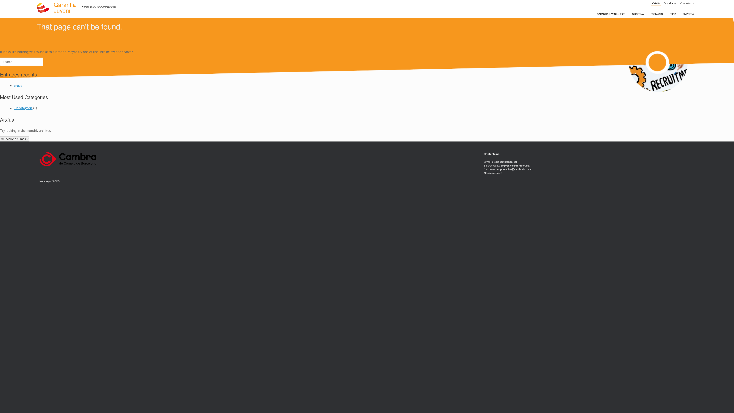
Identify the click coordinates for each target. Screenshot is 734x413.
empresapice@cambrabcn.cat (514, 169)
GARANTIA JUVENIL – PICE (611, 14)
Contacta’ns (687, 3)
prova (18, 86)
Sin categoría (23, 108)
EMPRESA (688, 14)
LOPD (56, 181)
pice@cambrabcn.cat (504, 161)
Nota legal (45, 181)
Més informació (493, 173)
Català (656, 3)
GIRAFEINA (638, 14)
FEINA (673, 14)
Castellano (669, 3)
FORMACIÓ (657, 14)
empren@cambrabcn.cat (515, 165)
